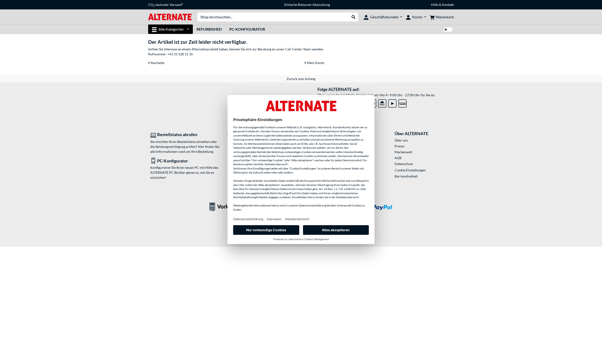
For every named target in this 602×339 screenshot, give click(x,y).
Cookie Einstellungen (410, 170)
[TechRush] (382, 103)
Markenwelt (403, 152)
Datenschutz (404, 164)
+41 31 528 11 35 (180, 54)
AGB (398, 158)
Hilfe (434, 5)
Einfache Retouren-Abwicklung (307, 5)
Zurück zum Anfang (301, 79)
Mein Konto (315, 63)
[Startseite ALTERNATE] (170, 16)
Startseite (157, 63)
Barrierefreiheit (406, 176)
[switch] (448, 29)
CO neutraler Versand (165, 4)
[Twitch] (402, 103)
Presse (399, 146)
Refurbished (209, 29)
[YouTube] (392, 103)
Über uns (401, 140)
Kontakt (448, 5)
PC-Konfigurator (247, 29)
